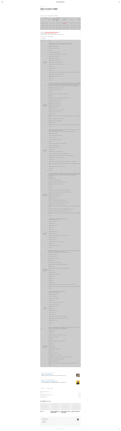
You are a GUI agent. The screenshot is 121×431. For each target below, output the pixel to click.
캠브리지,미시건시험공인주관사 (47, 374)
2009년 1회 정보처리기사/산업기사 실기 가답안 (45, 394)
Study (41, 391)
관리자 (63, 429)
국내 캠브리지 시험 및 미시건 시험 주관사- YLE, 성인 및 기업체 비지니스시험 (53, 375)
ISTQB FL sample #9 (42, 397)
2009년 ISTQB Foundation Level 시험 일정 (45, 395)
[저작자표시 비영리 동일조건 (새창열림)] (51, 388)
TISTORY (61, 429)
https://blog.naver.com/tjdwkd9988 (47, 379)
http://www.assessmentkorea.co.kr (47, 372)
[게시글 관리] (45, 388)
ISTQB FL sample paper (43, 396)
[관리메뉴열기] (119, 429)
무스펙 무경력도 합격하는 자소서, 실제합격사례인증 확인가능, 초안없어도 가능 (53, 382)
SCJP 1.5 (41, 393)
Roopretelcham (60, 1)
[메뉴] (2, 2)
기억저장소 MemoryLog (45, 420)
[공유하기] (43, 388)
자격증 (43, 391)
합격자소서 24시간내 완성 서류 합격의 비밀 (49, 381)
